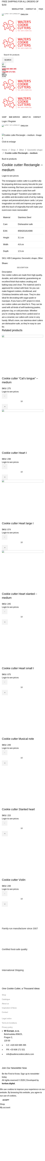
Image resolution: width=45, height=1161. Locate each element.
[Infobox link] (22, 544)
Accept (5, 1100)
